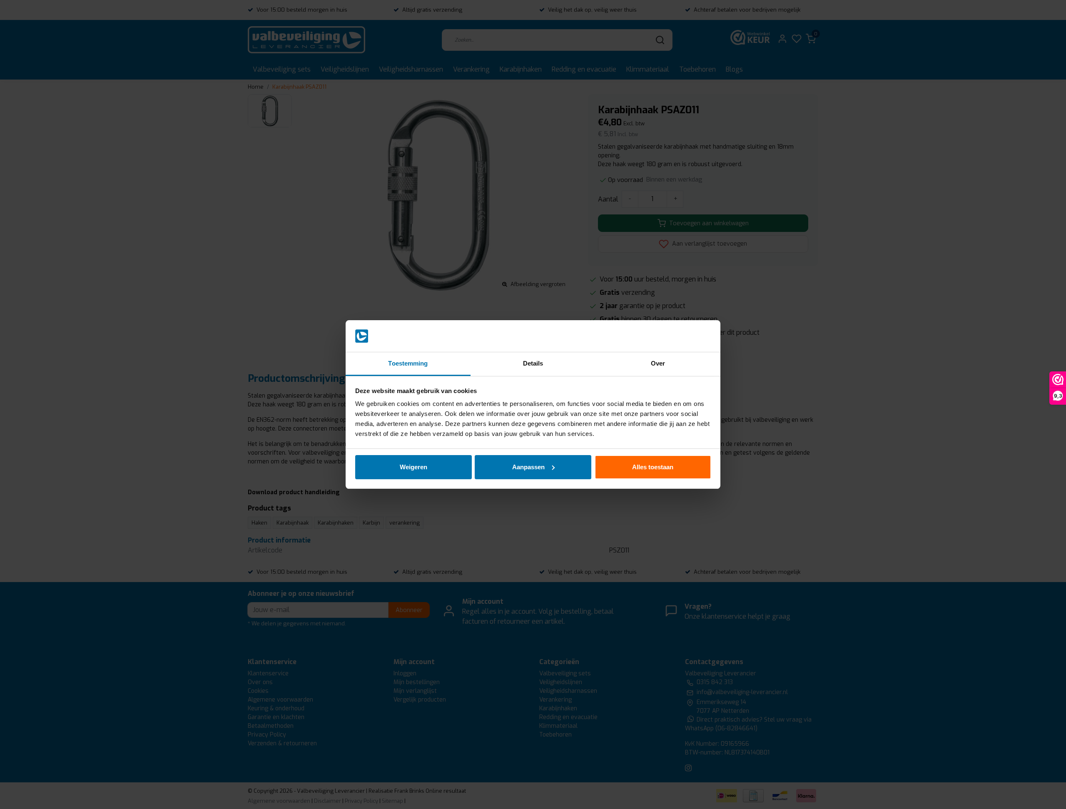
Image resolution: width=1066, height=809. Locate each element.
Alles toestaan (652, 466)
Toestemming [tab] (408, 363)
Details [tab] (533, 363)
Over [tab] (658, 363)
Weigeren (413, 466)
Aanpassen (528, 466)
